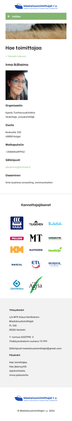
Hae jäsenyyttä (17, 366)
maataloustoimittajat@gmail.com (42, 348)
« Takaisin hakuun (16, 56)
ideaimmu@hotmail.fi (18, 167)
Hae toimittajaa (18, 362)
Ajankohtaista (17, 370)
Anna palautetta (18, 374)
